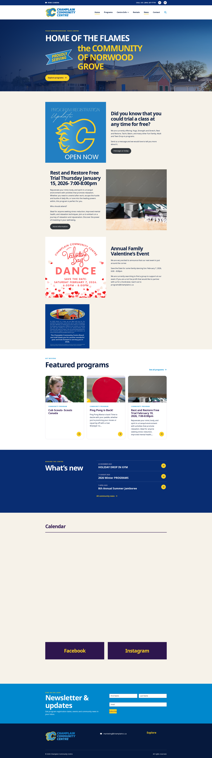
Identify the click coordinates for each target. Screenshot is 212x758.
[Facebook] (165, 2)
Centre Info (122, 12)
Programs (108, 12)
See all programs (156, 369)
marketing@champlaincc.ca (115, 733)
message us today (121, 151)
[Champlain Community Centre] (60, 12)
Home (97, 12)
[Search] (165, 12)
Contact (156, 12)
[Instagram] (159, 2)
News (146, 12)
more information (60, 226)
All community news (106, 496)
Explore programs (55, 77)
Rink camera (53, 3)
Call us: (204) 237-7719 (146, 3)
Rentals (136, 12)
